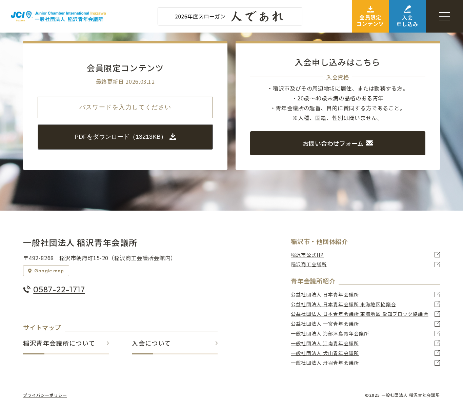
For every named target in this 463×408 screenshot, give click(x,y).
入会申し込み (408, 20)
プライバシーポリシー (45, 395)
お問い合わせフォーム (333, 143)
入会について (151, 343)
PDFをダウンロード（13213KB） (121, 136)
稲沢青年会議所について (59, 343)
